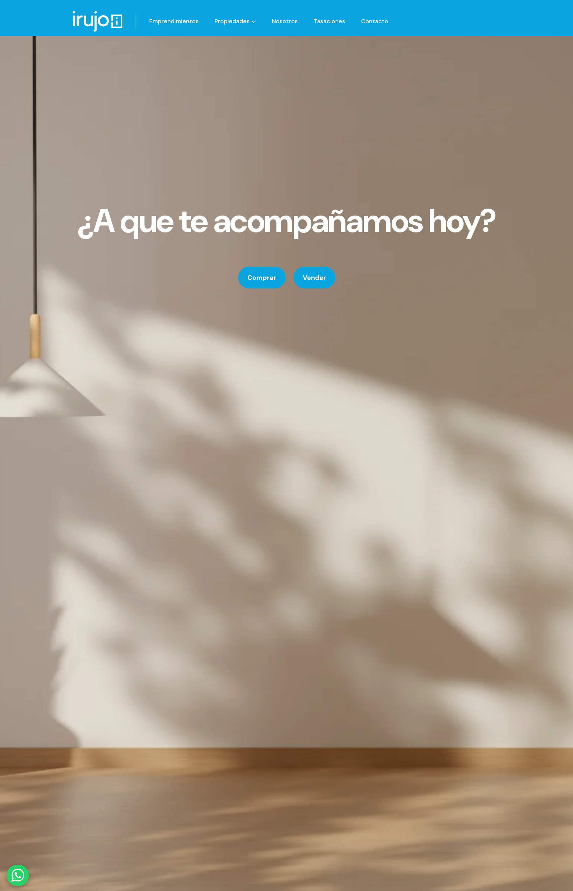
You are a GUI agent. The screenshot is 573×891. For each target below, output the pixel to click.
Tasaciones (329, 21)
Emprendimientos (174, 21)
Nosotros (285, 21)
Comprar (261, 277)
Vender (314, 277)
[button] (235, 21)
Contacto (374, 21)
